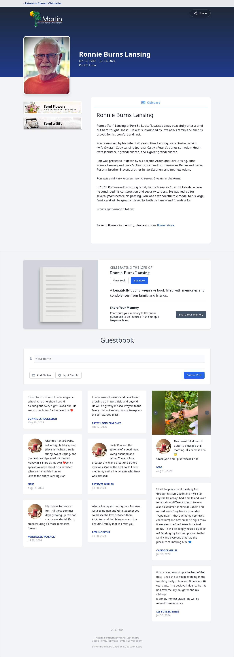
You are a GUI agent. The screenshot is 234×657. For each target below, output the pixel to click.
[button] (181, 413)
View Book (119, 280)
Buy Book (139, 280)
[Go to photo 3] (183, 432)
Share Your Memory (191, 314)
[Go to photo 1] (179, 432)
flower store (165, 225)
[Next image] (207, 413)
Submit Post (194, 375)
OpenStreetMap (121, 646)
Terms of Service (126, 640)
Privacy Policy (107, 640)
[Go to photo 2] (181, 432)
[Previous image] (155, 413)
